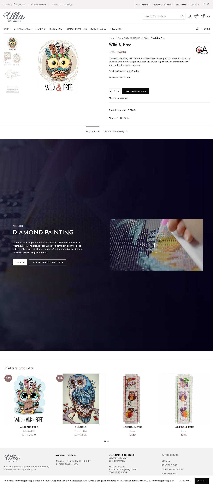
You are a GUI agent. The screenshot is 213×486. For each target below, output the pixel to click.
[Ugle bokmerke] (132, 399)
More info (186, 480)
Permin (132, 431)
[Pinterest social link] (125, 118)
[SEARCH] (182, 16)
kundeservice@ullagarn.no (123, 469)
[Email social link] (121, 118)
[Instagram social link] (208, 4)
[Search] (197, 29)
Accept (201, 480)
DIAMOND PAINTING (129, 38)
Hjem (111, 38)
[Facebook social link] (204, 4)
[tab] (92, 130)
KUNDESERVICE (170, 455)
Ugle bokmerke (132, 427)
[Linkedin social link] (128, 118)
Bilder (146, 38)
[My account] (190, 16)
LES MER (20, 262)
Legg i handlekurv (135, 91)
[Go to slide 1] (105, 441)
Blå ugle (80, 427)
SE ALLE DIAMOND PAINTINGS (47, 262)
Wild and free (29, 427)
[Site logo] (14, 16)
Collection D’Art (29, 431)
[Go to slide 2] (108, 441)
